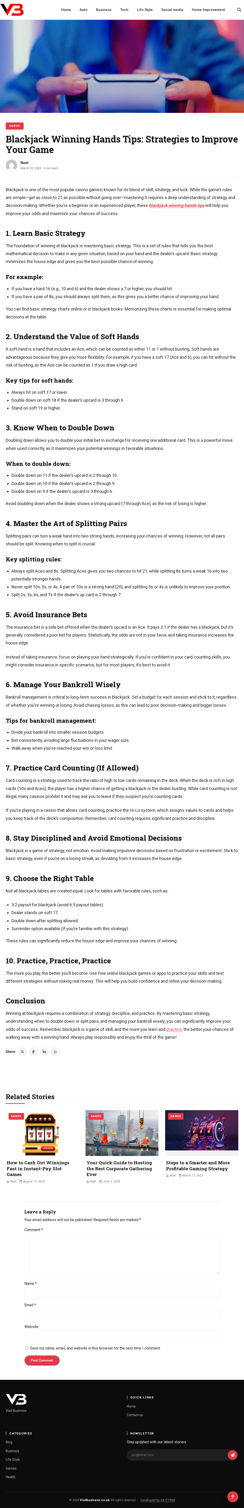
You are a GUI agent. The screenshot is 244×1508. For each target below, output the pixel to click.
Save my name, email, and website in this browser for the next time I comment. (95, 1348)
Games (14, 125)
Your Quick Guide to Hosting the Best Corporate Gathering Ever (119, 1168)
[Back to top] (232, 1496)
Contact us (135, 1415)
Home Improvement (208, 10)
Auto (83, 10)
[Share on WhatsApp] (55, 1051)
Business (104, 10)
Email (30, 1305)
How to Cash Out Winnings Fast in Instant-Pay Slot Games (38, 1168)
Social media (172, 10)
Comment (33, 1230)
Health (10, 1477)
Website (31, 1326)
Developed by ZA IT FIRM (158, 1500)
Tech (124, 10)
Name (30, 1283)
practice (174, 1029)
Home (66, 10)
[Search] (239, 10)
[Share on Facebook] (33, 1051)
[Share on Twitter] (22, 1051)
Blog (9, 1442)
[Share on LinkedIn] (44, 1051)
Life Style (145, 10)
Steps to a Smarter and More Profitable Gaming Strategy (198, 1165)
